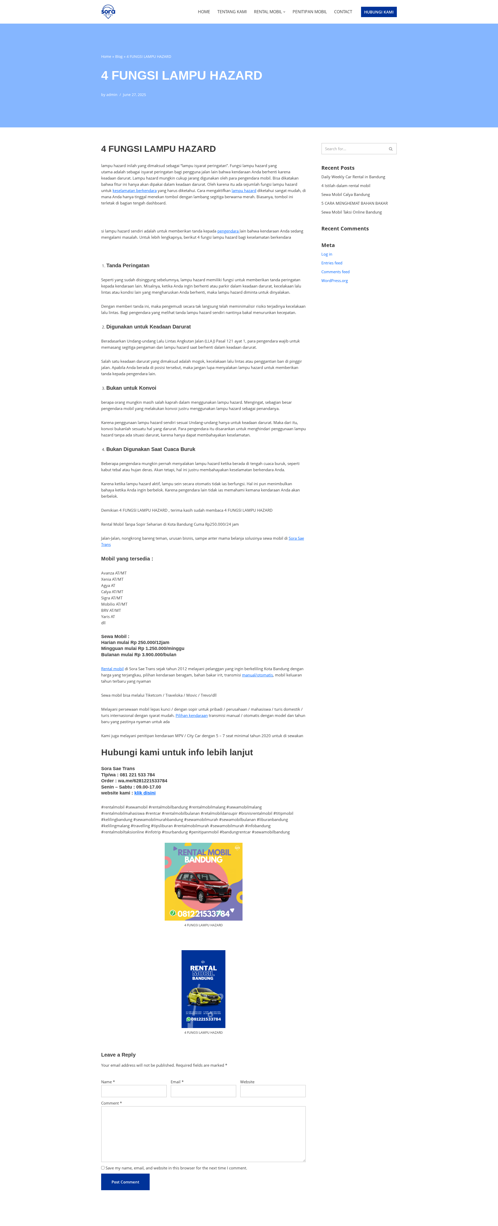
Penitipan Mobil (310, 12)
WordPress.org (334, 280)
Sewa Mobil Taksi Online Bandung (351, 212)
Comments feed (335, 271)
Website (247, 1081)
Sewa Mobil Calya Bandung (345, 194)
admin (111, 94)
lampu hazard (244, 190)
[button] (284, 12)
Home (204, 12)
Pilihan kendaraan (192, 715)
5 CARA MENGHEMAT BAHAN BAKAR (354, 203)
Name (108, 1081)
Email (177, 1081)
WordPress (146, 1219)
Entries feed (331, 262)
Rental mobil (112, 668)
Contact (343, 12)
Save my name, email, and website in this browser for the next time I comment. (176, 1167)
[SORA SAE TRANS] (109, 12)
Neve (105, 1219)
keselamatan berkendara (135, 190)
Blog (119, 56)
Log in (326, 254)
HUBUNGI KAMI (379, 12)
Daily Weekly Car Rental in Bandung (353, 176)
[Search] (391, 148)
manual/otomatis (257, 674)
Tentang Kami (232, 12)
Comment (111, 1103)
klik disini (145, 793)
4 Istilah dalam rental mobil (345, 185)
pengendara (228, 231)
